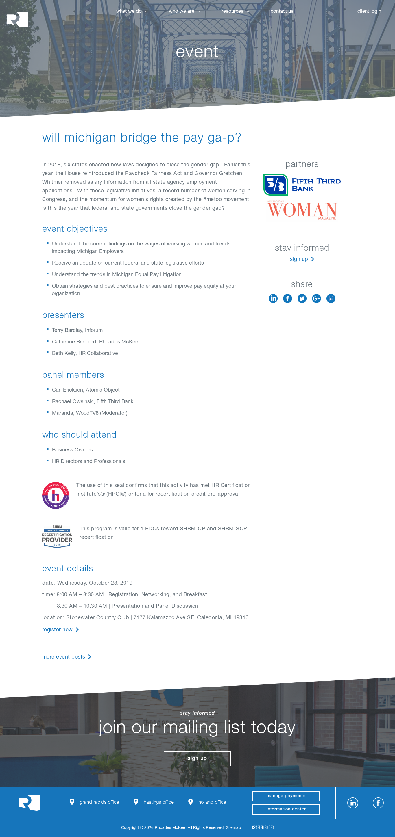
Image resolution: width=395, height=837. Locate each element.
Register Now (57, 630)
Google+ (316, 298)
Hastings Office (159, 802)
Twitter (302, 298)
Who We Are (181, 11)
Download (330, 298)
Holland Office (212, 802)
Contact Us (282, 11)
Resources (232, 11)
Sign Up (299, 259)
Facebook (287, 298)
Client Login (369, 11)
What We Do (129, 11)
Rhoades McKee (17, 19)
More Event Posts (63, 657)
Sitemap (233, 828)
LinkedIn (273, 298)
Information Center (286, 810)
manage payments (286, 796)
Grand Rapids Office (99, 802)
